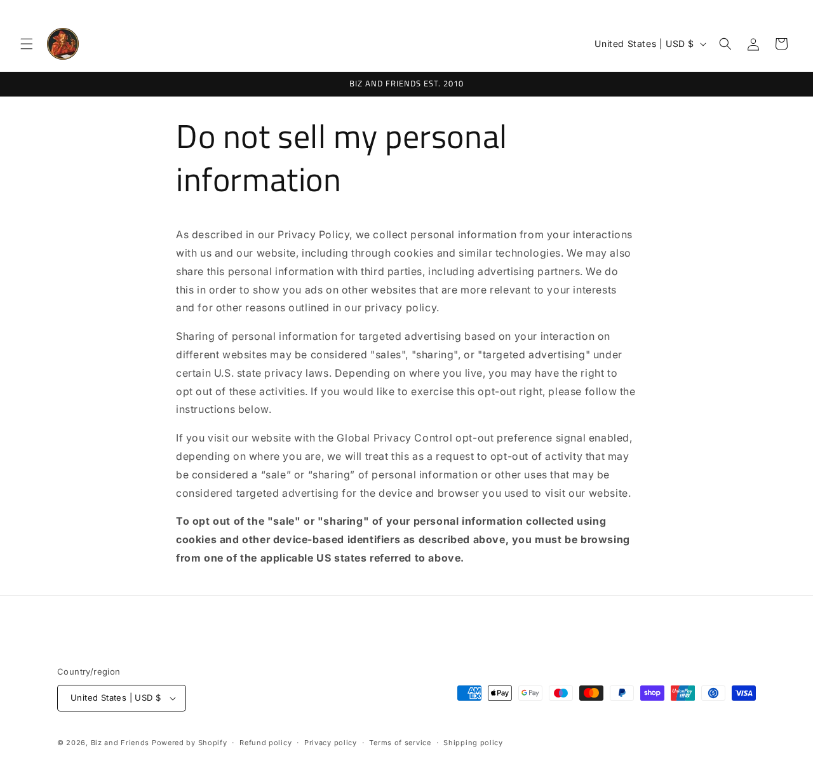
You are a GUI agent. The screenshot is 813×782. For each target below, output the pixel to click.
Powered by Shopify (189, 742)
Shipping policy (473, 742)
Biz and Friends (120, 742)
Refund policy (265, 742)
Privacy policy (330, 742)
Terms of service (400, 742)
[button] (27, 44)
